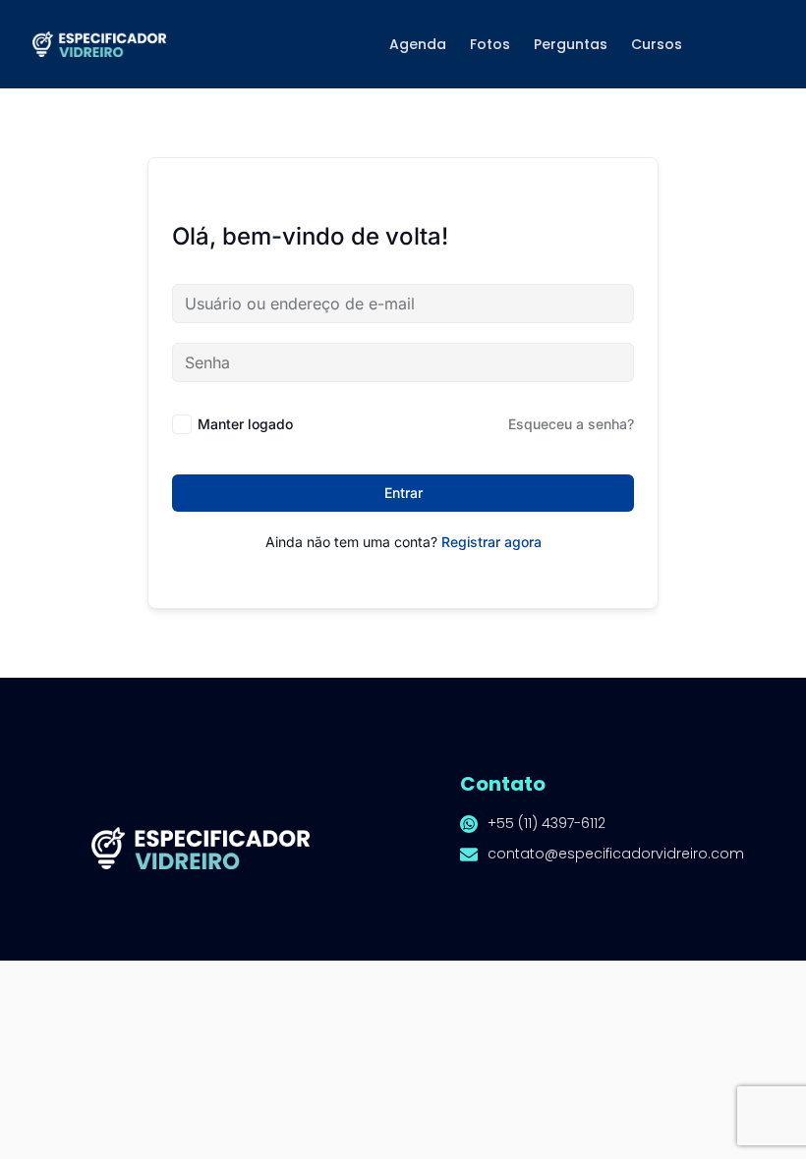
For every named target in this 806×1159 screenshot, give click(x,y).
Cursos (656, 44)
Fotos (490, 44)
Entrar (403, 492)
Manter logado (245, 423)
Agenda (417, 44)
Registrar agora (491, 541)
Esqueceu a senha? (571, 423)
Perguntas (570, 44)
